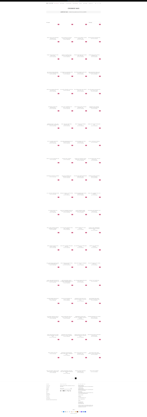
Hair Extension (75, 3)
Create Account (48, 385)
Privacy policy (48, 397)
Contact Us (47, 388)
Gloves (80, 3)
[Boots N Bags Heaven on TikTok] (68, 390)
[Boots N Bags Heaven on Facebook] (62, 390)
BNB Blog (47, 389)
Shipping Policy (48, 394)
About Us (47, 390)
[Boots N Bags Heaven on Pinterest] (67, 390)
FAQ (46, 392)
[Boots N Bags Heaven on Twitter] (65, 390)
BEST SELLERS (62, 3)
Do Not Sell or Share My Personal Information (51, 399)
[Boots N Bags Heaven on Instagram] (60, 390)
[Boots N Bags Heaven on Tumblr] (70, 390)
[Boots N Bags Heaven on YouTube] (63, 390)
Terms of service (48, 398)
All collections (68, 3)
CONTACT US (91, 3)
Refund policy (48, 393)
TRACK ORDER (85, 3)
